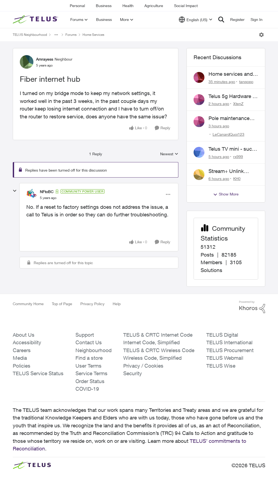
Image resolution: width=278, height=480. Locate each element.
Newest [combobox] (169, 154)
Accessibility (27, 342)
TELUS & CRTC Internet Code (157, 335)
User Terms (88, 366)
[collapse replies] (14, 191)
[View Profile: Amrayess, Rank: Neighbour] (26, 62)
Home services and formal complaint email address (230, 74)
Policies (21, 366)
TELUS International (229, 342)
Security (132, 373)
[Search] (221, 19)
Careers (22, 350)
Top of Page (62, 303)
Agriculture (153, 5)
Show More (229, 194)
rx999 (238, 156)
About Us (23, 335)
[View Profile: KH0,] (199, 174)
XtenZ (238, 103)
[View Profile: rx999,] (199, 152)
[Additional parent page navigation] (56, 35)
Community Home (28, 303)
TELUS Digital (222, 335)
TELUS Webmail (224, 358)
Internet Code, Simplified (151, 342)
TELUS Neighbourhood (30, 35)
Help (117, 303)
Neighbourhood (93, 350)
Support (84, 335)
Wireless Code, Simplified (152, 358)
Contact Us (88, 342)
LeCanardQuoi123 (228, 134)
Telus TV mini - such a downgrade (231, 149)
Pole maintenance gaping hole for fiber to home (231, 118)
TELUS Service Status (38, 373)
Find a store (89, 358)
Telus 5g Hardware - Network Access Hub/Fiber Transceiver (231, 96)
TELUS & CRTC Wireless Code (158, 350)
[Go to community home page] (36, 19)
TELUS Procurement (230, 350)
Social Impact (186, 5)
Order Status (90, 381)
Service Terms (91, 373)
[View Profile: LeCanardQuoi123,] (199, 121)
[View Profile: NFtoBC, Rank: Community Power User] (31, 194)
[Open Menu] (261, 35)
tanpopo (246, 81)
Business (104, 5)
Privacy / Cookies (143, 366)
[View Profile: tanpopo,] (199, 77)
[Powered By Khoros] (252, 307)
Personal (77, 5)
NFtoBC (46, 191)
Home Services (93, 35)
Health (128, 5)
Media (20, 358)
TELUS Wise (220, 366)
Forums (71, 35)
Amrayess (44, 59)
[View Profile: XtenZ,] (199, 99)
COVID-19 (87, 389)
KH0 (237, 178)
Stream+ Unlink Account (226, 171)
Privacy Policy (92, 303)
